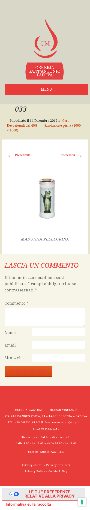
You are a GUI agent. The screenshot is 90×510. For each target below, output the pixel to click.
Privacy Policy (35, 471)
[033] (45, 197)
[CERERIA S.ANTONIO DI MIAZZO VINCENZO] (44, 49)
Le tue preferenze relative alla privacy (49, 493)
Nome (10, 332)
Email (10, 345)
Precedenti (18, 155)
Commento (17, 303)
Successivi (72, 155)
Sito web (13, 357)
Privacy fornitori (58, 465)
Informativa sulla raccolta (28, 504)
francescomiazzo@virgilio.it (65, 422)
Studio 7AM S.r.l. (52, 452)
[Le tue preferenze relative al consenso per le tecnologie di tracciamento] (82, 502)
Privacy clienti (32, 465)
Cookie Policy (57, 471)
